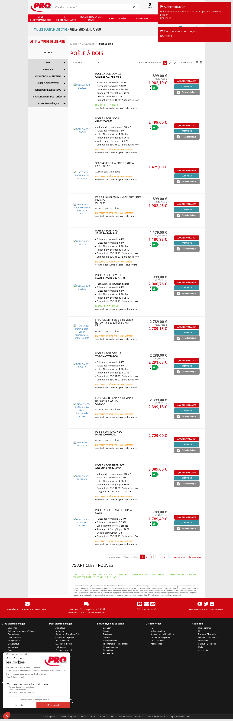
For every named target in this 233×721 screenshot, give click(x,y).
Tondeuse (107, 634)
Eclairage (59, 686)
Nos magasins (49, 716)
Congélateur (13, 644)
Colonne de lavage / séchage (21, 631)
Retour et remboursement (131, 716)
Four (10, 650)
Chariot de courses (64, 702)
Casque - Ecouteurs (207, 644)
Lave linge (12, 628)
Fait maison (60, 647)
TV (152, 628)
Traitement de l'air (63, 699)
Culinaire (59, 660)
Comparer (186, 86)
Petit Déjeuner (61, 653)
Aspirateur (60, 628)
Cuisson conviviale (64, 650)
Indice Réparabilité (156, 716)
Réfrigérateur (14, 640)
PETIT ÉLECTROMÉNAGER (66, 18)
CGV (112, 716)
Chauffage (88, 43)
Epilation (107, 628)
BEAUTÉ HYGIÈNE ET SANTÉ (91, 18)
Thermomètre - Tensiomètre (115, 644)
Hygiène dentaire (110, 647)
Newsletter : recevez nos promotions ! (27, 609)
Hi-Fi (200, 631)
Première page (113, 556)
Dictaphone (203, 640)
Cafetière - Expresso (64, 637)
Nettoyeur (59, 631)
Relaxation (108, 650)
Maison (74, 43)
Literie (58, 689)
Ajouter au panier (186, 81)
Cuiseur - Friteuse (63, 644)
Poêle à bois (105, 43)
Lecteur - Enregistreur (160, 637)
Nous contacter (88, 716)
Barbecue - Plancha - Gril (67, 634)
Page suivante (179, 556)
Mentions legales (68, 716)
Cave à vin (13, 647)
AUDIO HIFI (142, 18)
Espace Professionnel (180, 716)
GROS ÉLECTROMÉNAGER (40, 18)
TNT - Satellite (157, 640)
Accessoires (61, 666)
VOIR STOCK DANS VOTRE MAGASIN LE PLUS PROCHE (116, 108)
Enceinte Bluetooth (207, 634)
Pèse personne (110, 640)
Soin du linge (61, 663)
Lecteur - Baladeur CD (208, 637)
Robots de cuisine (63, 656)
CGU (102, 716)
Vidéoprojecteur (158, 631)
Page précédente (131, 556)
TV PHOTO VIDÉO (116, 18)
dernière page (195, 556)
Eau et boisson (62, 640)
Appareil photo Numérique (162, 634)
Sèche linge (13, 634)
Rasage (106, 631)
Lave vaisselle (14, 637)
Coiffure (106, 637)
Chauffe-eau (61, 696)
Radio (200, 647)
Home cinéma (204, 628)
